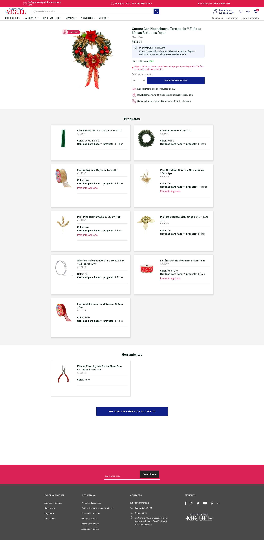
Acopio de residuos (90, 528)
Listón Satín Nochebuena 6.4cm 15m (182, 260)
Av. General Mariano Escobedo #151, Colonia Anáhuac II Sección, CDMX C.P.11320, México (151, 521)
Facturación (232, 18)
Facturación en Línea (90, 513)
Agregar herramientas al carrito (132, 411)
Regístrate (49, 513)
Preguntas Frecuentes (91, 503)
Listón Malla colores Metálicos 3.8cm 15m (100, 305)
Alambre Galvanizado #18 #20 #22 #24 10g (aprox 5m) (101, 262)
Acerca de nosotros (53, 503)
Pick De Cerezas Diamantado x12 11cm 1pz (184, 218)
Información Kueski (90, 523)
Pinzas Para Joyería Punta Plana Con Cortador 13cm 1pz (99, 367)
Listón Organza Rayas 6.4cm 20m (97, 170)
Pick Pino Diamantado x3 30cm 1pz (99, 217)
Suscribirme (150, 474)
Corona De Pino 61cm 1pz (176, 130)
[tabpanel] (92, 60)
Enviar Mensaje (142, 502)
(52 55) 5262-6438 (143, 507)
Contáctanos (141, 512)
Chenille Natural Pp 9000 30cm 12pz (99, 130)
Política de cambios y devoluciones (97, 508)
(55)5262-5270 (226, 13)
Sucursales (217, 18)
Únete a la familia (250, 18)
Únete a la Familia (89, 518)
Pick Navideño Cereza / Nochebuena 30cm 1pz (182, 171)
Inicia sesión (50, 518)
